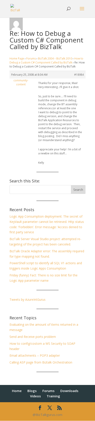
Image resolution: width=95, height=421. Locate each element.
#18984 (79, 75)
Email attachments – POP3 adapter (35, 355)
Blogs (32, 390)
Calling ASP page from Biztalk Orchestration (41, 362)
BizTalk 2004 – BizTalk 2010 (55, 58)
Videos (35, 396)
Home (17, 390)
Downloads (69, 390)
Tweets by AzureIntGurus (28, 299)
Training (53, 396)
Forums (31, 58)
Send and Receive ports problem (33, 337)
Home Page (17, 58)
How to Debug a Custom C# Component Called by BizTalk (46, 60)
